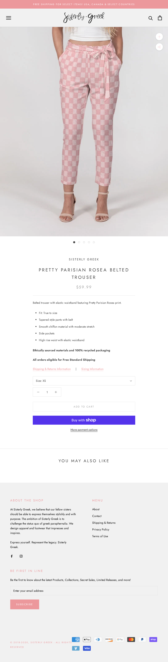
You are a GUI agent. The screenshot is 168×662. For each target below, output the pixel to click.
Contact (96, 516)
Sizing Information (92, 369)
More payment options (84, 430)
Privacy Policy (100, 529)
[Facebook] (11, 556)
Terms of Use (100, 536)
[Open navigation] (8, 18)
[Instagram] (21, 556)
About (95, 509)
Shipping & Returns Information (52, 369)
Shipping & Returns (104, 523)
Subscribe (24, 604)
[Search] (151, 18)
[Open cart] (160, 18)
